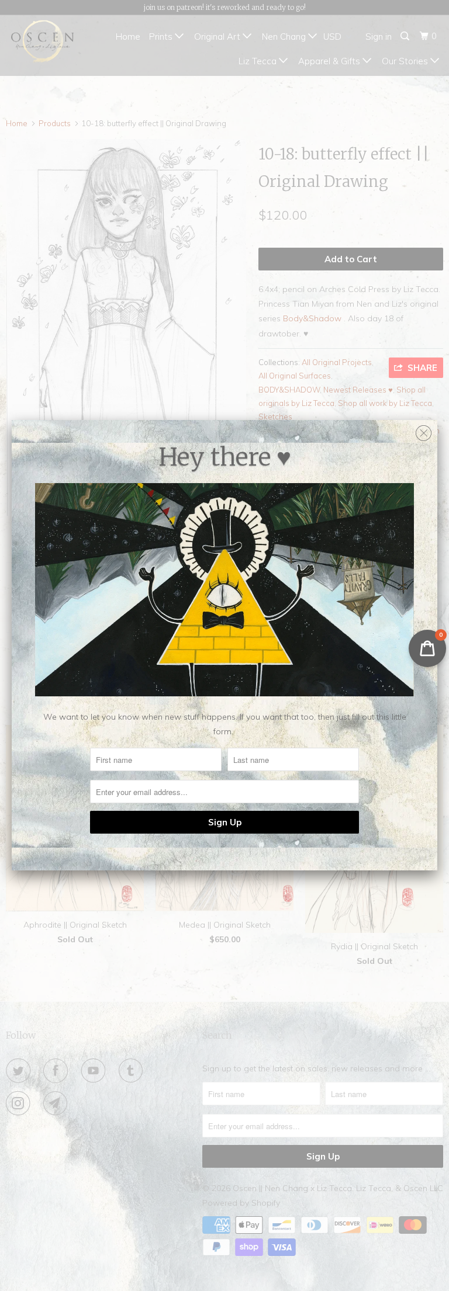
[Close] (423, 430)
